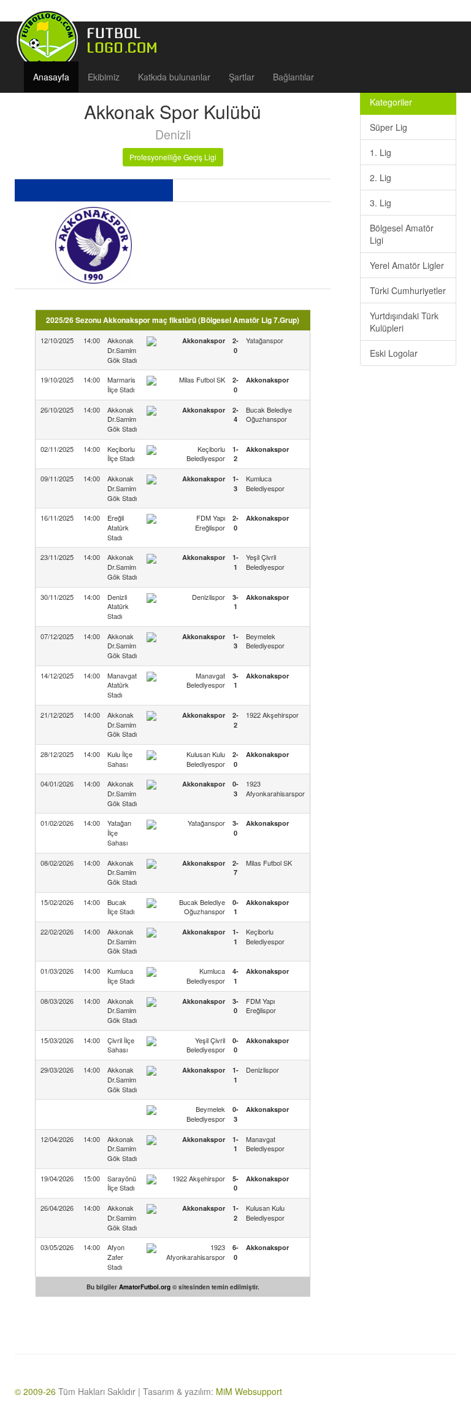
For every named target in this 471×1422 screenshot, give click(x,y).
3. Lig (380, 202)
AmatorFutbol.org (144, 1287)
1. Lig (380, 152)
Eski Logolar (394, 353)
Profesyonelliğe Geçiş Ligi (172, 157)
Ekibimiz (104, 77)
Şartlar (242, 77)
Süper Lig (388, 127)
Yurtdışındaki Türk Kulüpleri (404, 321)
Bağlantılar (293, 77)
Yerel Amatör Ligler (407, 265)
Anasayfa (51, 77)
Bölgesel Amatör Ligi (402, 234)
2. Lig (380, 177)
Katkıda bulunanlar (174, 77)
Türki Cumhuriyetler (408, 290)
